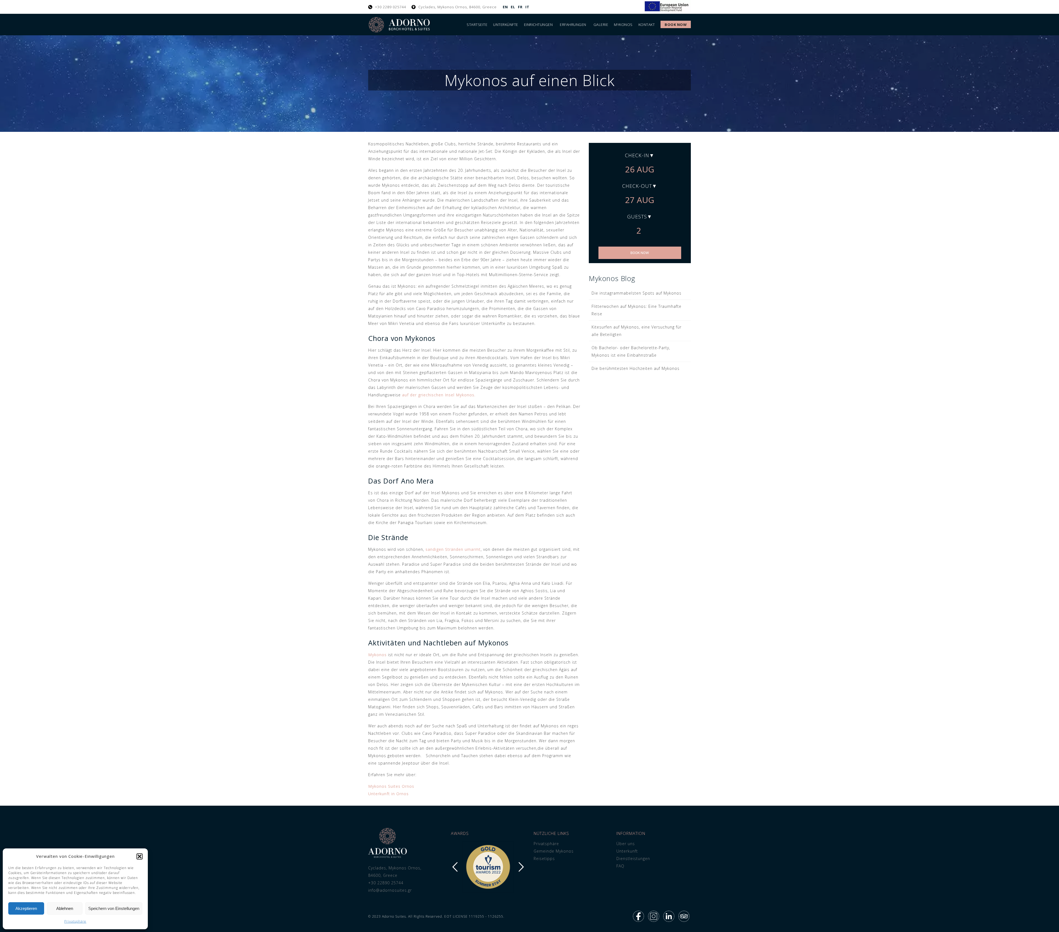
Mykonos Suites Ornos (391, 786)
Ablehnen (64, 908)
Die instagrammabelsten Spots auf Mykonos (636, 293)
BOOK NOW (639, 253)
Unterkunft (627, 851)
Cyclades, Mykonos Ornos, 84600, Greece (457, 6)
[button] (139, 856)
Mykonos (623, 24)
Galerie (600, 24)
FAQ (620, 866)
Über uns (625, 843)
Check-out (637, 186)
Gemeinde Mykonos (554, 851)
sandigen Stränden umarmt (453, 549)
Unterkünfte (505, 24)
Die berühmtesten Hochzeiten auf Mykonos (636, 368)
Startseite (477, 24)
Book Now (676, 24)
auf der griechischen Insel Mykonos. (438, 394)
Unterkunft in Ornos (388, 793)
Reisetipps (544, 858)
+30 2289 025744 (390, 6)
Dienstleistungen (633, 858)
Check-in (637, 155)
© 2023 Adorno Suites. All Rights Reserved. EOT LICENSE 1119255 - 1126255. (436, 916)
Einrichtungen (538, 24)
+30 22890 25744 (385, 882)
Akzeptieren (26, 908)
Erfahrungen (573, 24)
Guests (637, 216)
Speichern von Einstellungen (113, 908)
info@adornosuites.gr (390, 890)
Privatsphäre (75, 921)
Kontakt (646, 24)
